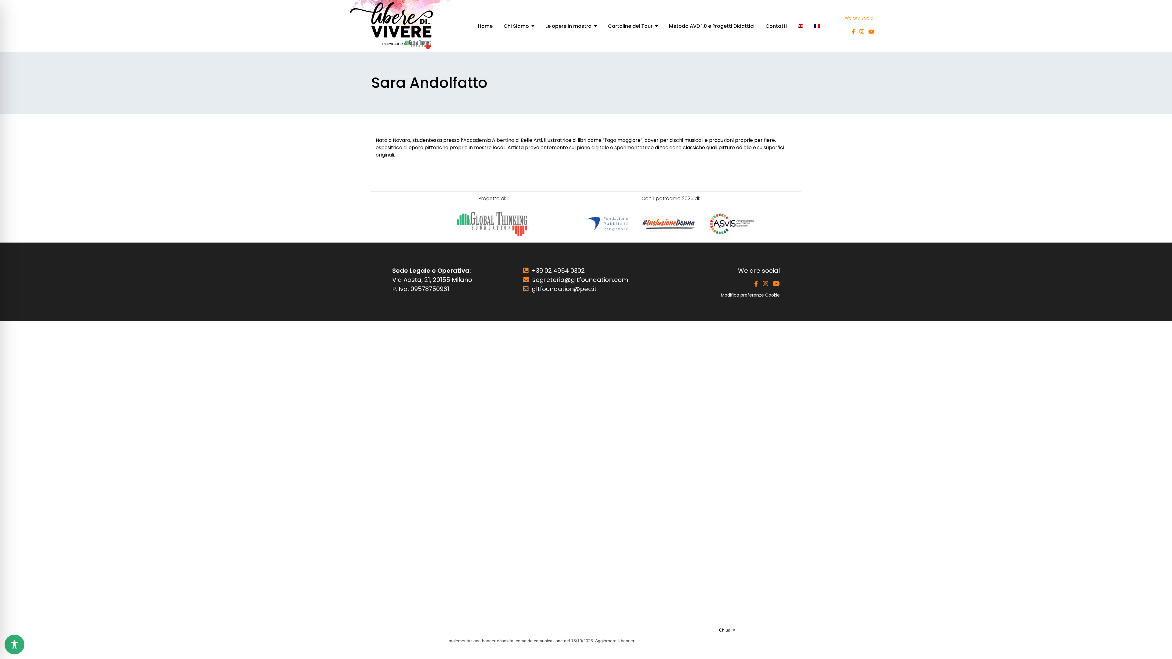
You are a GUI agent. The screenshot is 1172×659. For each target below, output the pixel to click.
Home (485, 26)
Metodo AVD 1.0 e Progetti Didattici (711, 26)
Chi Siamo (516, 26)
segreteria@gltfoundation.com (580, 279)
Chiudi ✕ (727, 630)
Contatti (776, 26)
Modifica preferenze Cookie (750, 295)
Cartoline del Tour (630, 26)
